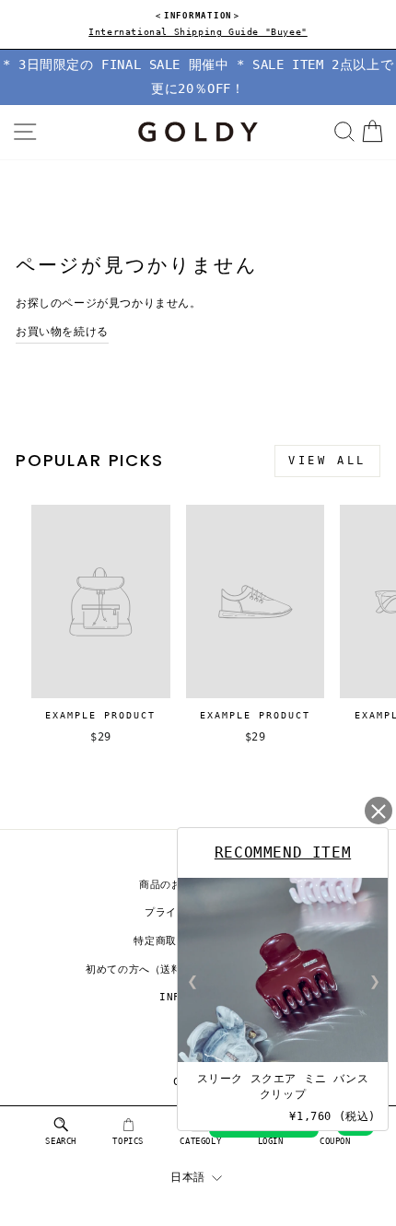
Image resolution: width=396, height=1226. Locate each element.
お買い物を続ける (62, 331)
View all (327, 460)
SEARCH (60, 1141)
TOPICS (128, 1141)
